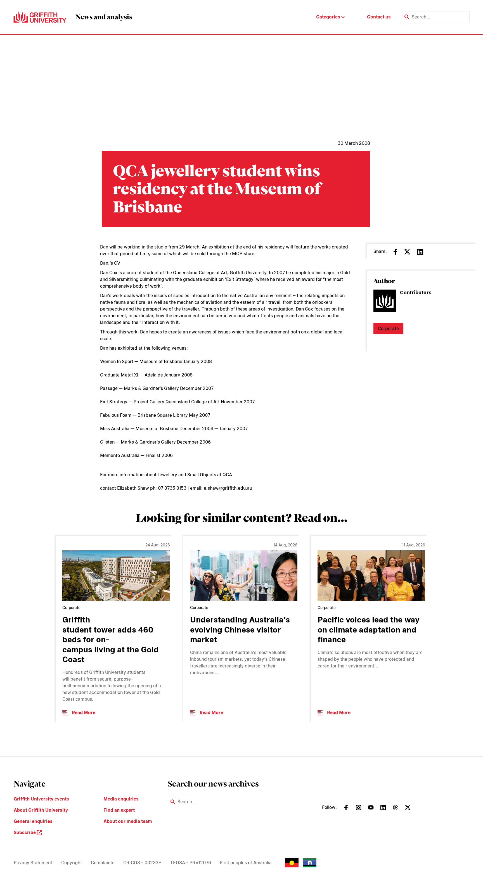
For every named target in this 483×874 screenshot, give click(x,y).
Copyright (71, 862)
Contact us (379, 17)
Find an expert (119, 810)
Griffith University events (41, 799)
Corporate (388, 328)
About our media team (127, 821)
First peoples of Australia (246, 862)
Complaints (102, 862)
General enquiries (33, 821)
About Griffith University (41, 810)
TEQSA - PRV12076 (190, 862)
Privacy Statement (33, 862)
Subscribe (25, 832)
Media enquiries (121, 799)
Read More (83, 712)
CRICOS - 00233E (142, 862)
